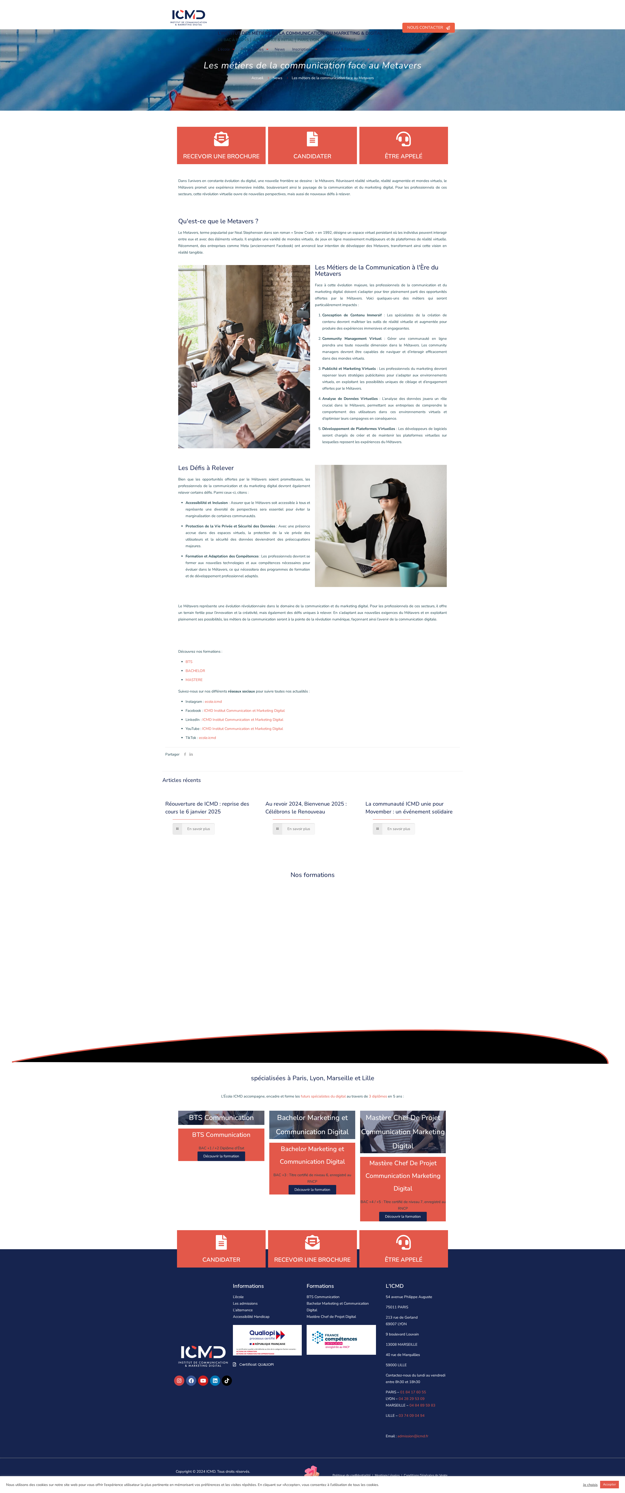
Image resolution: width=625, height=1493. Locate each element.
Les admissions (245, 1303)
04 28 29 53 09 (412, 1398)
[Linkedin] (215, 1381)
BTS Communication (323, 1296)
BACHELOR (195, 670)
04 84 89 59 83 (422, 1405)
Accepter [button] (609, 1484)
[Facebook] (191, 1381)
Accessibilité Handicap (251, 1316)
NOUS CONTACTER (426, 27)
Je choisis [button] (590, 1484)
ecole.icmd (213, 701)
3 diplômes (378, 1096)
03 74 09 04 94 (412, 1415)
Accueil (257, 77)
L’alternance (243, 1310)
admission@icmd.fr (412, 1436)
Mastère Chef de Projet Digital (331, 1316)
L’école (238, 1296)
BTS (189, 661)
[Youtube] (203, 1381)
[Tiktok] (227, 1381)
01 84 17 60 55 (413, 1392)
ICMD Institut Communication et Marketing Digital (244, 710)
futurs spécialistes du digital (323, 1096)
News (277, 77)
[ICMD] (188, 17)
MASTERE (194, 679)
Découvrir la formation (221, 1156)
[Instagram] (179, 1381)
